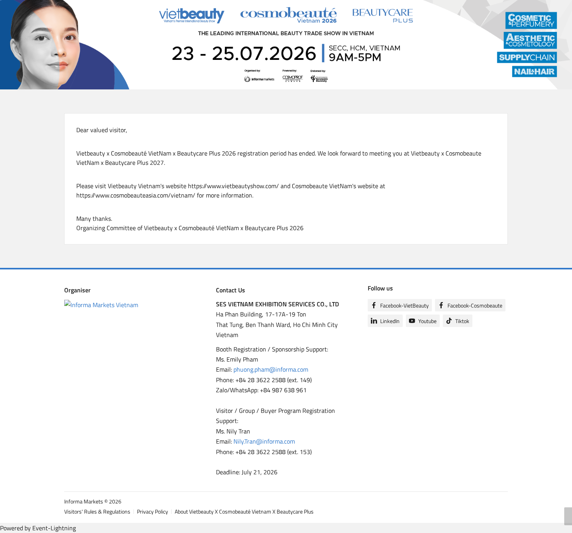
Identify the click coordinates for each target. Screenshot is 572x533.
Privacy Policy (152, 511)
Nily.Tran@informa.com (264, 441)
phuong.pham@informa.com (270, 369)
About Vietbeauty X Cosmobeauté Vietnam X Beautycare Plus (244, 511)
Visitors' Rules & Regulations (97, 511)
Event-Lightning (54, 528)
